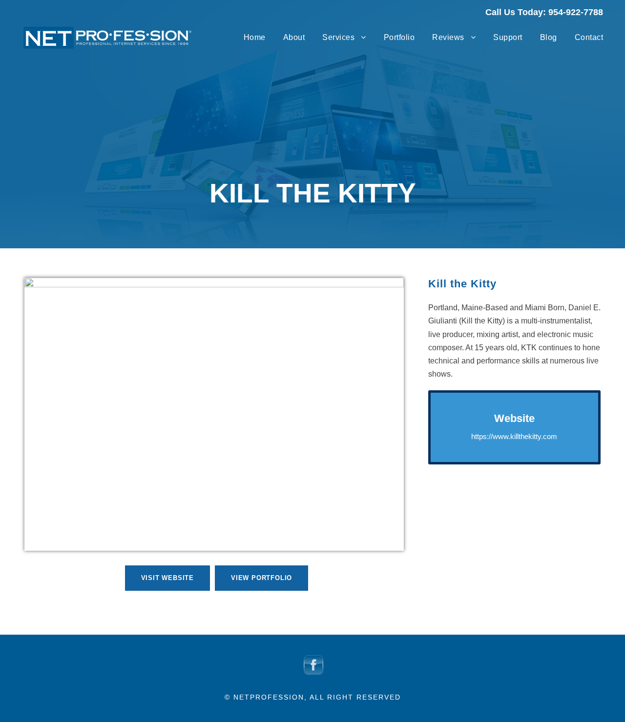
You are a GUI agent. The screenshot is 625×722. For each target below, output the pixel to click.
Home (255, 37)
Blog (548, 37)
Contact (589, 37)
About (294, 37)
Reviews (448, 37)
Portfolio (399, 37)
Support (507, 37)
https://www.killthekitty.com (514, 436)
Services (338, 37)
